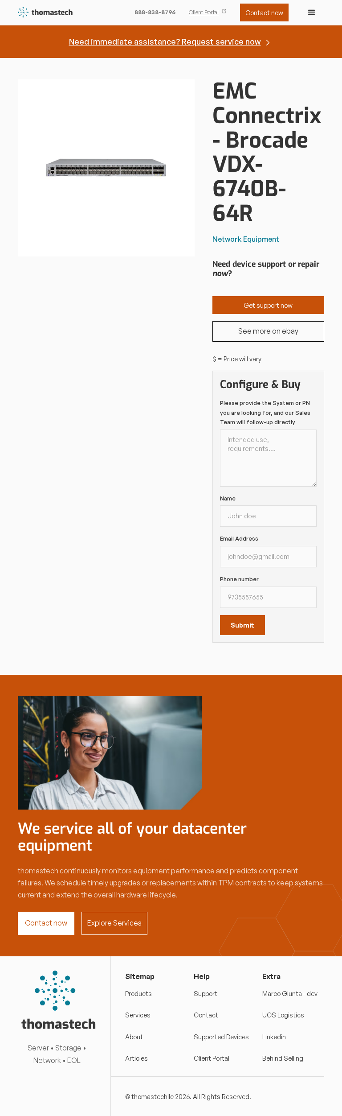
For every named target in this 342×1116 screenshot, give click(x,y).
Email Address (239, 538)
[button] (311, 12)
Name (228, 498)
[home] (45, 12)
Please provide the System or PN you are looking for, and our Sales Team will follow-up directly (265, 412)
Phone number (239, 579)
